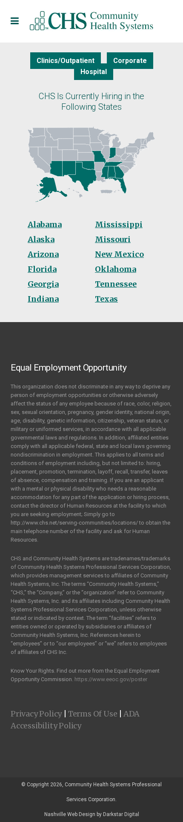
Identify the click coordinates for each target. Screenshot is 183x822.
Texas (106, 299)
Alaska (41, 239)
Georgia (43, 284)
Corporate (130, 61)
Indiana (43, 299)
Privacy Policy (36, 714)
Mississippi (119, 224)
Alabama (45, 224)
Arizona (43, 254)
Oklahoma (115, 269)
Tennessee (116, 284)
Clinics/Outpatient (65, 61)
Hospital (93, 72)
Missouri (113, 239)
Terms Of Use (92, 714)
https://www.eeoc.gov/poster (110, 679)
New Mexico (119, 254)
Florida (42, 269)
